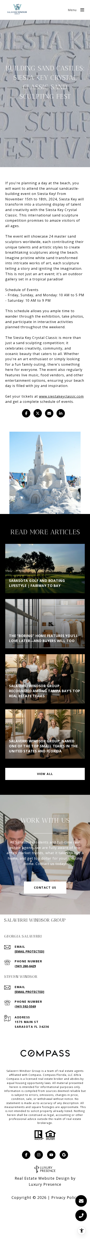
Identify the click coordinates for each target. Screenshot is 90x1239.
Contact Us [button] (45, 887)
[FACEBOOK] (26, 1155)
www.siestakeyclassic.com (61, 396)
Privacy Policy (64, 1197)
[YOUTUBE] (51, 1155)
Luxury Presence (45, 1184)
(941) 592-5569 (25, 1006)
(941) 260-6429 (25, 966)
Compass (12, 1079)
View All (45, 774)
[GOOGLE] (64, 1155)
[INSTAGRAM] (39, 1155)
